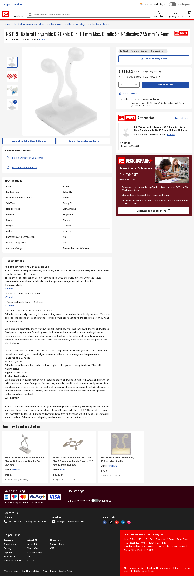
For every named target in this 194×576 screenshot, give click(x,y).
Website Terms (11, 570)
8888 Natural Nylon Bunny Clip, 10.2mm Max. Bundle (117, 459)
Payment (8, 552)
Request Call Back (12, 560)
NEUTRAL (112, 465)
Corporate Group (35, 552)
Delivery (8, 548)
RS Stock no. (10, 556)
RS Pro (66, 186)
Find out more (182, 118)
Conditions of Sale (31, 570)
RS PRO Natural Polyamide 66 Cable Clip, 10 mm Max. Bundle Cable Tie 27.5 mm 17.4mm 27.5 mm (160, 129)
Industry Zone (57, 544)
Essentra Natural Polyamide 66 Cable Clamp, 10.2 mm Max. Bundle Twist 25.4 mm (25, 461)
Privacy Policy (49, 570)
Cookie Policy (65, 570)
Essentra (16, 469)
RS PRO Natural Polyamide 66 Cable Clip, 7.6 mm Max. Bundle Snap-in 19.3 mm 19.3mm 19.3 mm (73, 461)
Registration (10, 544)
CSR (52, 548)
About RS (32, 544)
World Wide (33, 548)
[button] (18, 14)
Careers (31, 560)
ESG (29, 556)
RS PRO (43, 39)
